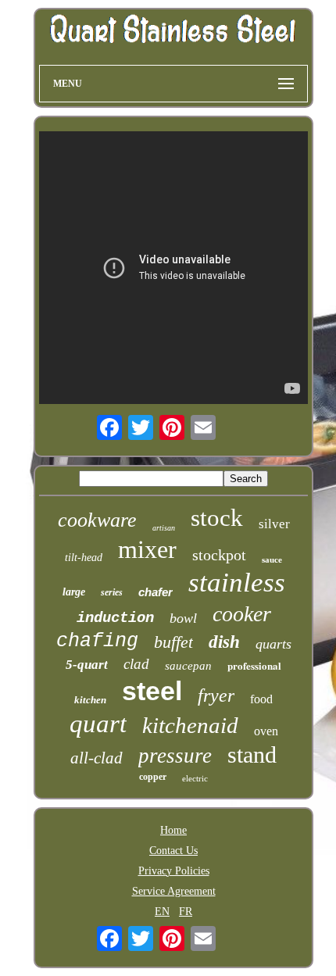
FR (185, 911)
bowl (183, 618)
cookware (97, 520)
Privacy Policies (173, 871)
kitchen (90, 700)
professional (254, 665)
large (74, 592)
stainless (236, 582)
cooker (242, 614)
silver (274, 524)
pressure (175, 755)
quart (98, 724)
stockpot (219, 554)
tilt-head (83, 557)
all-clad (96, 758)
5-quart (87, 664)
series (112, 592)
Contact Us (173, 850)
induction (115, 618)
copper (152, 776)
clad (136, 664)
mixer (147, 549)
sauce (272, 559)
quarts (273, 644)
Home (173, 830)
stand (252, 754)
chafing (97, 641)
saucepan (188, 666)
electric (195, 778)
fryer (216, 695)
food (261, 699)
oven (266, 731)
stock (217, 517)
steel (152, 691)
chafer (155, 592)
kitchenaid (190, 725)
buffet (173, 642)
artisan (163, 528)
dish (224, 642)
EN (162, 911)
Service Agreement (174, 891)
